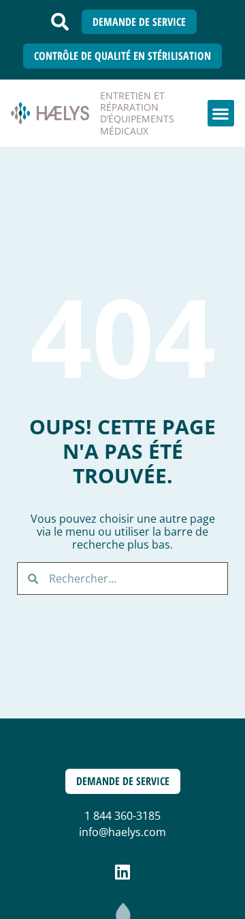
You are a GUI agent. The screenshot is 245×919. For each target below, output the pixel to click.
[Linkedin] (122, 871)
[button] (60, 21)
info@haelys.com (122, 832)
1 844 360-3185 (122, 815)
